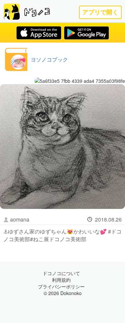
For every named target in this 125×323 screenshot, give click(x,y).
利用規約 (61, 279)
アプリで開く (100, 12)
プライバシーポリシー (61, 286)
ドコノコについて (61, 273)
